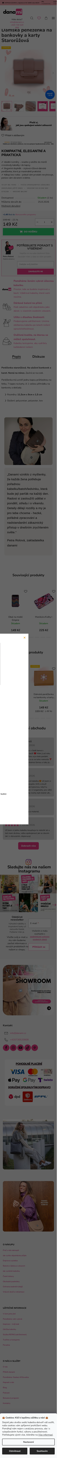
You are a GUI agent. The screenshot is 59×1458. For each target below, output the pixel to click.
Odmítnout (14, 1451)
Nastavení (28, 1442)
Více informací (45, 1434)
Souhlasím (42, 1451)
